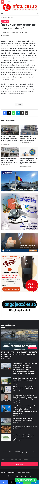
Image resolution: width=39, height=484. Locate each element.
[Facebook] (5, 113)
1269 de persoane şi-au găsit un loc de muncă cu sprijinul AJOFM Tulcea (24, 388)
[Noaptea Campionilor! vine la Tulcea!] (6, 429)
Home (4, 17)
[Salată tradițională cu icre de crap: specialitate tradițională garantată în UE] (29, 152)
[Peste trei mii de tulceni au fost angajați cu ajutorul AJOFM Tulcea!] (10, 152)
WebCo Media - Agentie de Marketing (18, 472)
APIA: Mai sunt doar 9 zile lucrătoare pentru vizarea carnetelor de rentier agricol (25, 380)
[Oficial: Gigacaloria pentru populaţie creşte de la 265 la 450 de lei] (29, 130)
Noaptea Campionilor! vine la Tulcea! (25, 427)
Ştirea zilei (10, 17)
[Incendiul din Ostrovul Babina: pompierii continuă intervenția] (6, 421)
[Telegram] (18, 113)
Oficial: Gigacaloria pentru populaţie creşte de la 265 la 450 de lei (28, 138)
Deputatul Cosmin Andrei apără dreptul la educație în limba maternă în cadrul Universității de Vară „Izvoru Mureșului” (25, 398)
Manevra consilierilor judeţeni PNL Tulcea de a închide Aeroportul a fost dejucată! (9, 139)
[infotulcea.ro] (19, 7)
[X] (9, 113)
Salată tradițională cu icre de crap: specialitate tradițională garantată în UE (29, 161)
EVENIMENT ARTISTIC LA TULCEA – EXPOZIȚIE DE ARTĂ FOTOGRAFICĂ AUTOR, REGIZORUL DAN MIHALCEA (19, 354)
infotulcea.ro (6, 32)
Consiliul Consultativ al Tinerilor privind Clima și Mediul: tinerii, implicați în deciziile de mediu (23, 437)
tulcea (20, 104)
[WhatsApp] (13, 113)
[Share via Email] (22, 113)
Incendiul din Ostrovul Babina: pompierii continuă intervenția (22, 2)
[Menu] (2, 12)
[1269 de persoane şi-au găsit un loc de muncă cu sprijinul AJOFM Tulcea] (6, 389)
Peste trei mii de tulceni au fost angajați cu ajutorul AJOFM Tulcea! (9, 160)
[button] (26, 480)
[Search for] (37, 12)
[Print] (26, 113)
